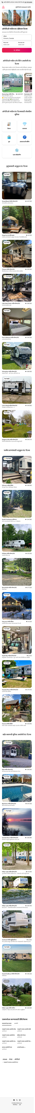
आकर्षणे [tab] (16, 1023)
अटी (20, 1104)
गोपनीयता (15, 1104)
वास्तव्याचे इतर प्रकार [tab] (6, 1023)
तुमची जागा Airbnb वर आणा (23, 7)
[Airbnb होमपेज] (3, 7)
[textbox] (9, 45)
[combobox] (16, 38)
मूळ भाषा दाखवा (28, 2)
